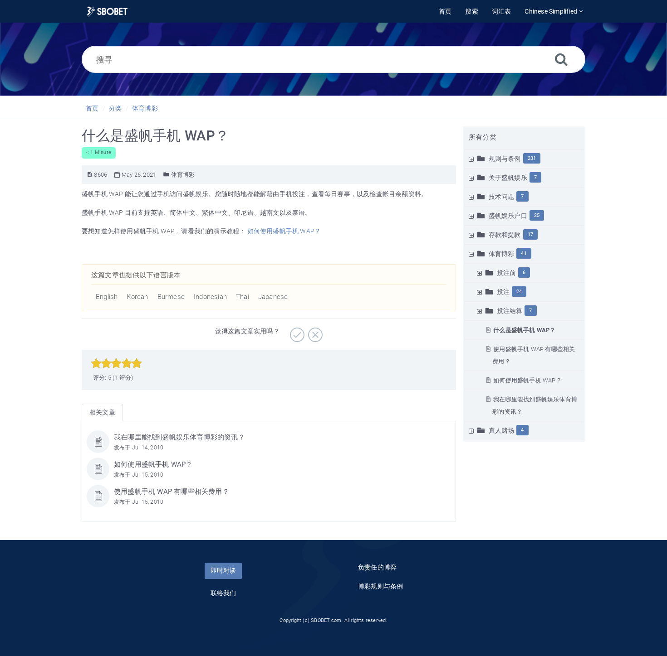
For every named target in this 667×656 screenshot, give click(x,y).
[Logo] (107, 11)
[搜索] (561, 59)
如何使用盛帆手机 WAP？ (527, 380)
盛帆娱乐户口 (508, 215)
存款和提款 (505, 234)
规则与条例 (505, 158)
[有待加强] (314, 331)
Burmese (171, 297)
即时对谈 (223, 570)
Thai (242, 297)
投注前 (506, 272)
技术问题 (502, 196)
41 (523, 253)
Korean (137, 297)
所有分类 (482, 137)
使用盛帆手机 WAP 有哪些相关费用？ (171, 491)
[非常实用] (296, 331)
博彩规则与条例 (380, 586)
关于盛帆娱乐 (508, 177)
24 (519, 291)
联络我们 (223, 593)
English (107, 297)
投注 (503, 291)
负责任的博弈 (377, 567)
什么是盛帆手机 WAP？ (524, 330)
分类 (115, 108)
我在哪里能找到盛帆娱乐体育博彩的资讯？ (179, 437)
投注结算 (510, 310)
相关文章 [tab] (102, 412)
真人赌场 (502, 430)
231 (532, 158)
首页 (92, 108)
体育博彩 (145, 108)
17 (530, 234)
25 (536, 215)
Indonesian (210, 297)
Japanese (273, 297)
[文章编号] (90, 175)
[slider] (116, 363)
